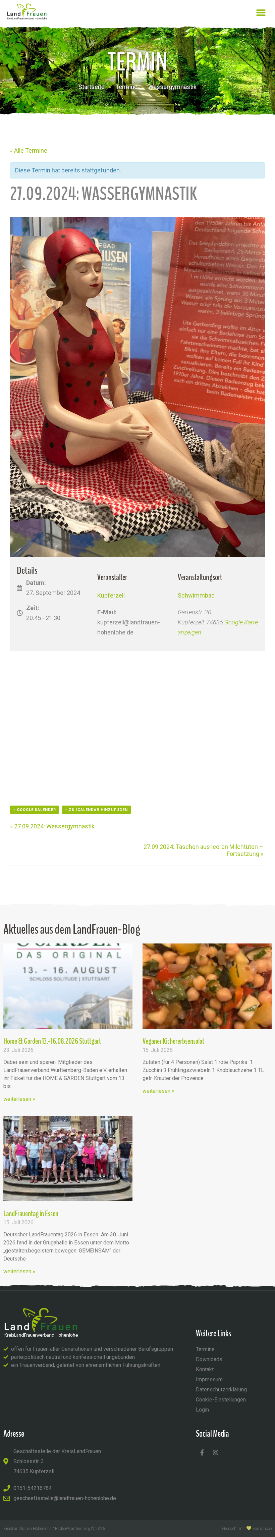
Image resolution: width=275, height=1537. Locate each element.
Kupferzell (111, 595)
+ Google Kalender (34, 810)
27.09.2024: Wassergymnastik (52, 826)
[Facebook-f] (202, 1452)
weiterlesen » (19, 1099)
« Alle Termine (28, 150)
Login (202, 1409)
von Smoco (262, 1528)
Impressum (209, 1379)
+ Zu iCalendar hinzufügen (96, 810)
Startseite (91, 86)
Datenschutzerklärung (221, 1389)
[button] (260, 12)
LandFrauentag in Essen (30, 1213)
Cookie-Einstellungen (221, 1399)
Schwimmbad (196, 595)
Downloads (209, 1359)
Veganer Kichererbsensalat (173, 1041)
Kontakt (205, 1369)
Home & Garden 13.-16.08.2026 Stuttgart (52, 1041)
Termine (126, 86)
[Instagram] (216, 1452)
